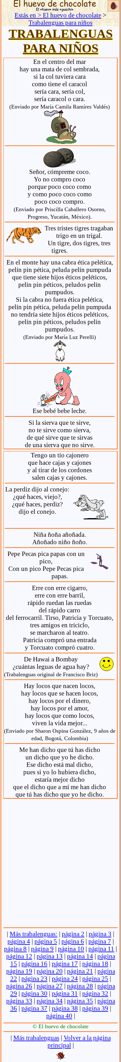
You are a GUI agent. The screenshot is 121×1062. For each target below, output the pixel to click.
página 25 (95, 978)
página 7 (99, 941)
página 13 (50, 956)
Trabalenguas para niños (60, 22)
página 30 (34, 993)
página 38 (65, 1008)
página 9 (42, 948)
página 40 (59, 1015)
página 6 (72, 941)
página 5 (45, 941)
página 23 (34, 978)
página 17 (65, 963)
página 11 (101, 948)
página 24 (65, 978)
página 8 (15, 948)
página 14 (80, 956)
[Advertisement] (60, 861)
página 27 (50, 985)
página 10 (71, 948)
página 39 (95, 1008)
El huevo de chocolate (72, 15)
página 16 (34, 963)
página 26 (19, 985)
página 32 (95, 993)
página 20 (50, 971)
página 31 (65, 993)
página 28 (80, 985)
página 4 (18, 941)
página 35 (80, 1000)
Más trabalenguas (36, 1037)
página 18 (95, 963)
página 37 (34, 1008)
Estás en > (29, 15)
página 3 (100, 933)
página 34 (50, 1000)
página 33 (19, 1000)
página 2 (73, 933)
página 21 (80, 971)
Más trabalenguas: (33, 933)
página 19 (19, 971)
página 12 (19, 956)
